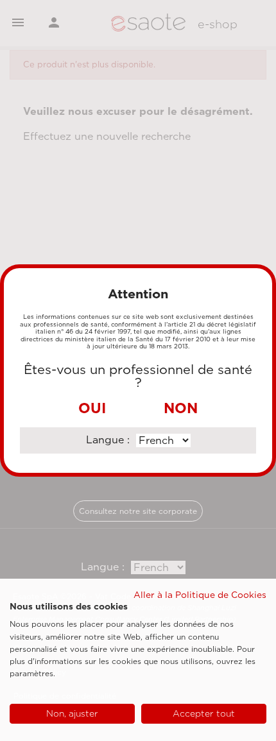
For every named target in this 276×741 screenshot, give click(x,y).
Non (181, 408)
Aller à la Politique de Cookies (200, 595)
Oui (92, 408)
